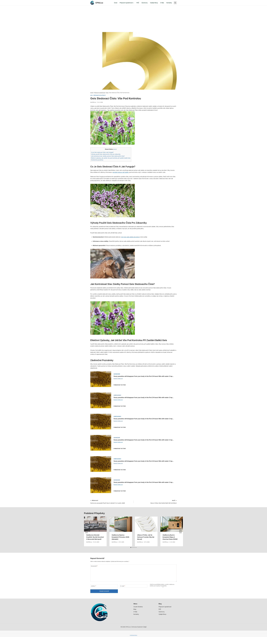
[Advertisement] (133, 16)
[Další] (180, 531)
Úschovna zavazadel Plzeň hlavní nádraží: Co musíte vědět (107, 502)
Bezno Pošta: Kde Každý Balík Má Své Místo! (164, 502)
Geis (91, 95)
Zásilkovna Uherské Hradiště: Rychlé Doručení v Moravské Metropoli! (95, 537)
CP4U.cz (94, 102)
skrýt (115, 149)
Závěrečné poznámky (97, 160)
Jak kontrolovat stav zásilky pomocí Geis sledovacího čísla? (108, 156)
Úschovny (145, 2)
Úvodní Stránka (138, 606)
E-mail (122, 586)
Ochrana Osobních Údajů (139, 627)
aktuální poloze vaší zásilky (121, 172)
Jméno (93, 586)
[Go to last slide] (86, 531)
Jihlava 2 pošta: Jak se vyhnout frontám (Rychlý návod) (145, 537)
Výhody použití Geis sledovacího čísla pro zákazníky (105, 154)
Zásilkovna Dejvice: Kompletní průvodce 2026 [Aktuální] (120, 537)
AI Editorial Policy (133, 635)
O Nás (162, 2)
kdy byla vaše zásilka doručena (130, 237)
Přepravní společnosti (100, 95)
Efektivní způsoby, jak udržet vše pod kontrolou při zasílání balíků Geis (110, 158)
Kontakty (169, 2)
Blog (135, 609)
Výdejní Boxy (154, 2)
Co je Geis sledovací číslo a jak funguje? (102, 152)
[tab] (130, 547)
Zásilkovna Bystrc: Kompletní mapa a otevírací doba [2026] (170, 537)
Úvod (115, 2)
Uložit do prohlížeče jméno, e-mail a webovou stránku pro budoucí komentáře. (162, 585)
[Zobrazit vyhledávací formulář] (175, 2)
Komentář (94, 566)
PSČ (137, 2)
